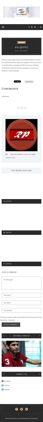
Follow (30, 81)
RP (17, 50)
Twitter (6, 385)
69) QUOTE (7, 201)
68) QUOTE (7, 232)
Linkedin (26, 409)
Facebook (7, 381)
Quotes (21, 42)
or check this (21, 154)
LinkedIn (7, 389)
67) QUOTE (7, 264)
